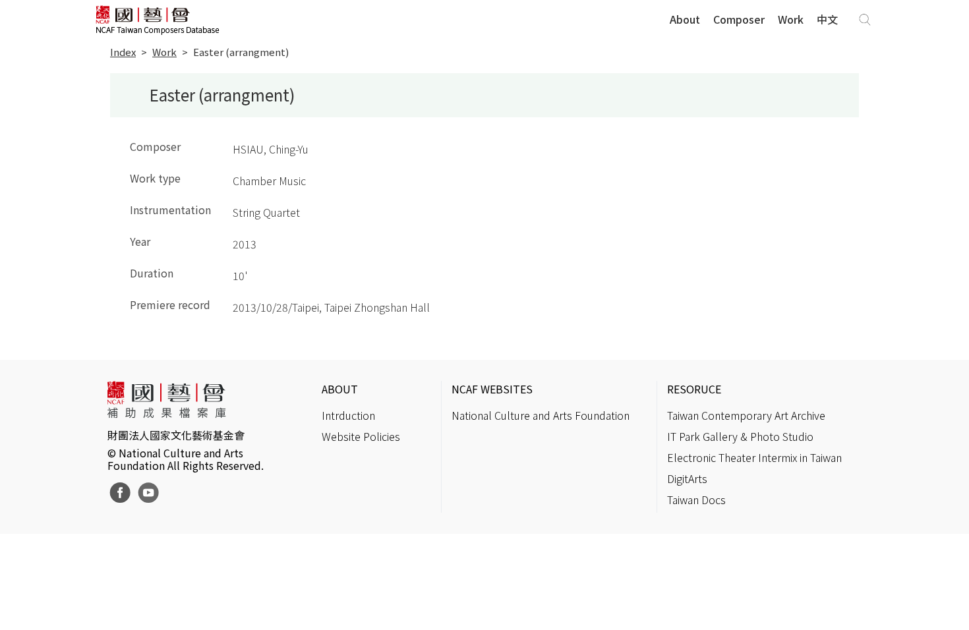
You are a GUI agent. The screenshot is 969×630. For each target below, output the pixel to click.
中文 (827, 19)
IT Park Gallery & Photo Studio (740, 436)
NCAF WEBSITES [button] (492, 389)
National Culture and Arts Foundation (541, 415)
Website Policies (361, 436)
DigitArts (687, 478)
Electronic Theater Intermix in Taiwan (754, 457)
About (685, 19)
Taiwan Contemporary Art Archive (746, 415)
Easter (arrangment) (241, 52)
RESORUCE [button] (694, 389)
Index (123, 52)
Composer (739, 19)
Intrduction (348, 415)
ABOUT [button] (340, 389)
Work (791, 19)
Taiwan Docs (696, 499)
